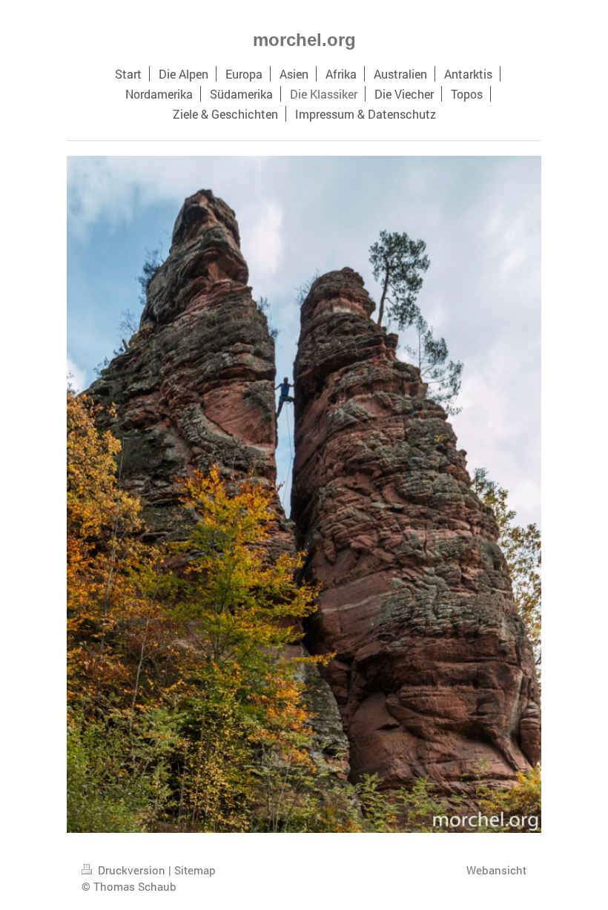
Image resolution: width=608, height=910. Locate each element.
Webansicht (496, 870)
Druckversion (131, 870)
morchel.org (304, 40)
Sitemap (195, 870)
